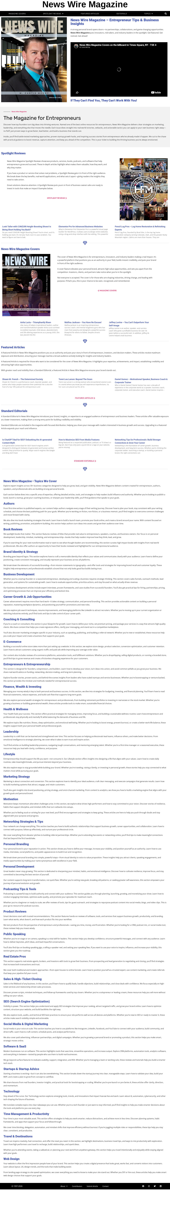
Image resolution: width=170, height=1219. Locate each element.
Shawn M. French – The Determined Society (22, 379)
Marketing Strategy (16, 776)
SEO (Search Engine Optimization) (26, 1001)
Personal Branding (16, 844)
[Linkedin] (160, 1186)
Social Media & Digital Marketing (25, 1024)
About (62, 1186)
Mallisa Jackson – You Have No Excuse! (83, 322)
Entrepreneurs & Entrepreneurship (26, 664)
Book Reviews (12, 529)
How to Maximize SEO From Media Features (79, 439)
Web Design (11, 1159)
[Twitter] (154, 1186)
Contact (105, 1186)
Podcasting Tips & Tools (19, 889)
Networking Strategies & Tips (23, 821)
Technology (11, 1091)
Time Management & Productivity (26, 1114)
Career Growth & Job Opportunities (27, 596)
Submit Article (92, 1186)
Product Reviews (14, 911)
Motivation (10, 799)
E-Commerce (12, 641)
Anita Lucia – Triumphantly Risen (35, 322)
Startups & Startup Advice (21, 1069)
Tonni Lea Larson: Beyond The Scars (75, 379)
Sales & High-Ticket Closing (22, 979)
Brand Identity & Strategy (20, 551)
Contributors (77, 1186)
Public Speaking (14, 934)
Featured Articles (90, 14)
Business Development (18, 574)
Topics (147, 14)
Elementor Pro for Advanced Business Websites (81, 226)
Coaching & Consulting (19, 619)
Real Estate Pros (14, 956)
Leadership (11, 731)
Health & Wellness (15, 709)
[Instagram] (149, 1186)
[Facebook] (143, 1186)
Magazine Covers (17, 14)
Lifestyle (9, 754)
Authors (8, 503)
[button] (166, 14)
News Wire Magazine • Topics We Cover (30, 481)
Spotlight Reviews (52, 14)
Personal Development (18, 866)
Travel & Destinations (17, 1136)
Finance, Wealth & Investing (22, 686)
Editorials (122, 14)
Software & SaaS (14, 1046)
